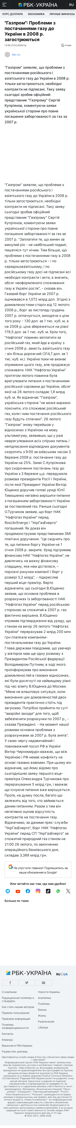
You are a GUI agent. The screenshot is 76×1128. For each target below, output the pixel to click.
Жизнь (42, 1015)
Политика (44, 1003)
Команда (7, 1039)
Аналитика (44, 997)
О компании (9, 991)
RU (71, 5)
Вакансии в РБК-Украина (17, 1045)
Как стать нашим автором (18, 1006)
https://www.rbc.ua (29, 1067)
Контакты (7, 1033)
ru (58, 974)
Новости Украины (49, 991)
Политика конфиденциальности (15, 1026)
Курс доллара (12, 14)
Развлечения (46, 1021)
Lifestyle (43, 1027)
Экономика (36, 14)
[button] (4, 4)
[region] (38, 154)
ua (65, 974)
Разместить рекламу (15, 1051)
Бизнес (42, 1009)
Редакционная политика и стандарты (18, 999)
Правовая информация (16, 1018)
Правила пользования (15, 1012)
